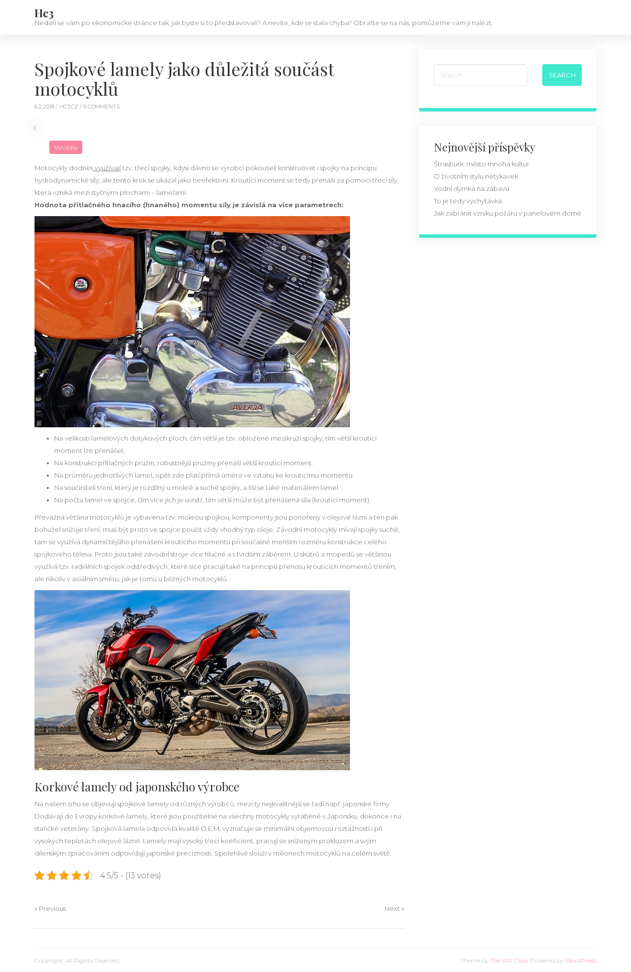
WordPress (580, 960)
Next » (394, 908)
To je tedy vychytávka (468, 201)
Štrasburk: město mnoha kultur (481, 164)
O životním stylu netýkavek (476, 176)
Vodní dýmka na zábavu (471, 188)
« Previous (50, 908)
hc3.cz (69, 106)
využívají (107, 168)
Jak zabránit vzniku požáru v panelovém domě (507, 213)
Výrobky (65, 147)
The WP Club (508, 960)
